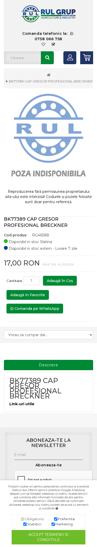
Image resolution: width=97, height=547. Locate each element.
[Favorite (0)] (43, 44)
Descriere (48, 365)
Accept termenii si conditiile (48, 537)
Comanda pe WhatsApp (36, 308)
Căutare (47, 57)
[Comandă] (53, 44)
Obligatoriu (34, 519)
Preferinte (66, 519)
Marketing (64, 524)
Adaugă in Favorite (27, 295)
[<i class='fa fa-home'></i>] (48, 75)
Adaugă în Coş (60, 280)
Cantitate (14, 281)
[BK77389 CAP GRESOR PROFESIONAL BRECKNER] (48, 139)
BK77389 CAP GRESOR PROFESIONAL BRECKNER (51, 81)
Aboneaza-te (48, 465)
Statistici (34, 524)
